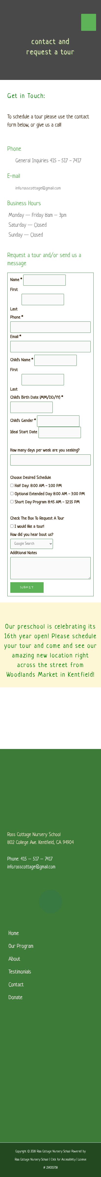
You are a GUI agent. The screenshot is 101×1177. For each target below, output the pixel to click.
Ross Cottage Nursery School (34, 835)
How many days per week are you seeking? (44, 450)
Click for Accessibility (63, 1159)
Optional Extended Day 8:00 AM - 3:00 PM (49, 494)
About (14, 959)
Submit (27, 587)
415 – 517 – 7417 (36, 859)
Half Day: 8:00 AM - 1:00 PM (37, 486)
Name (16, 280)
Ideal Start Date (24, 432)
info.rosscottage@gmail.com (31, 867)
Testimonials (20, 972)
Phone (16, 317)
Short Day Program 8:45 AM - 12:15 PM (46, 502)
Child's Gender (23, 420)
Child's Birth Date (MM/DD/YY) (36, 397)
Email (15, 337)
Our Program (21, 946)
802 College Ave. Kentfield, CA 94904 (40, 842)
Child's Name (21, 360)
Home (14, 933)
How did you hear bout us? (31, 534)
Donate (16, 998)
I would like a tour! (28, 526)
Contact (16, 985)
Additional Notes (23, 553)
